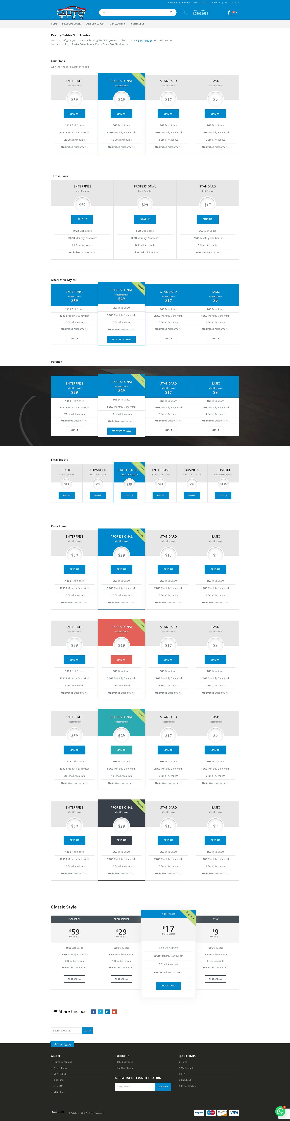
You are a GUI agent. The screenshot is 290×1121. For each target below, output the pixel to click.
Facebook (93, 1011)
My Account (200, 2)
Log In (235, 2)
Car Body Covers (95, 23)
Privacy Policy (60, 1068)
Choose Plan (74, 979)
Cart (226, 2)
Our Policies (60, 1073)
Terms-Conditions (63, 1062)
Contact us (137, 23)
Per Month (74, 936)
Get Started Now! (121, 339)
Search (87, 1030)
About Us (215, 2)
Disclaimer (59, 1079)
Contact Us (59, 1091)
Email (114, 1011)
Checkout (186, 1079)
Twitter (100, 1011)
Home (54, 23)
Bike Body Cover (71, 23)
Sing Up (74, 113)
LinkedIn (107, 1011)
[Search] (171, 12)
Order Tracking (188, 1086)
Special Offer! (118, 23)
